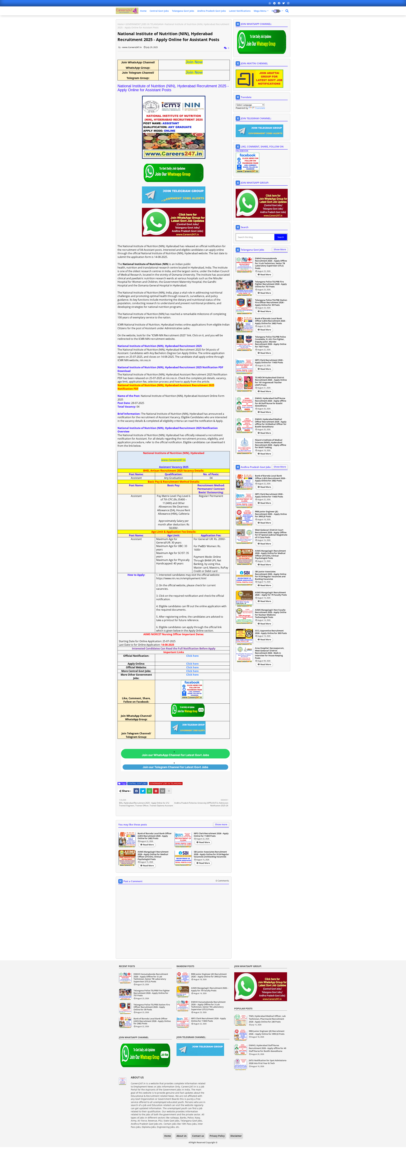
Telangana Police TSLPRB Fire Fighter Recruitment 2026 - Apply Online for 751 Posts (271, 284)
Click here (192, 656)
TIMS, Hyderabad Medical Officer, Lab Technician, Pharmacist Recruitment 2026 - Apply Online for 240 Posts (267, 1019)
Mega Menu (260, 10)
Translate (260, 107)
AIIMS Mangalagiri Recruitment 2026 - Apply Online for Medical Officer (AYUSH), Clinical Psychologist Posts (153, 855)
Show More (280, 249)
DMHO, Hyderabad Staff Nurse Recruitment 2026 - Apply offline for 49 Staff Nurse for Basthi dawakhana (270, 402)
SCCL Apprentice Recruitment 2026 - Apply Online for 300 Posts (271, 631)
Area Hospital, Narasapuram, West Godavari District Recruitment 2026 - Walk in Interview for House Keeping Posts (269, 653)
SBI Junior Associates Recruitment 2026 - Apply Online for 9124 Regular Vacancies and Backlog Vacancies (211, 854)
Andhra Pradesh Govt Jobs (211, 10)
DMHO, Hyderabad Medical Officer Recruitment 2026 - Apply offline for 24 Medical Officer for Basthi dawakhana (270, 423)
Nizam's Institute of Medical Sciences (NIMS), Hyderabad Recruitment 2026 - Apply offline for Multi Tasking (270, 444)
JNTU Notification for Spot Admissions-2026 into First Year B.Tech (268, 1062)
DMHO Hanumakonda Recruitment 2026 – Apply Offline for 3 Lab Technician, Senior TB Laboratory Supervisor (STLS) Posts (271, 263)
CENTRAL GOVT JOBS (137, 783)
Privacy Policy (217, 1135)
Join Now (194, 62)
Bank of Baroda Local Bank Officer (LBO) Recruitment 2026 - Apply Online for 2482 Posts (155, 836)
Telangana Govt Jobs (183, 10)
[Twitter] (143, 791)
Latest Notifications (240, 10)
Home (143, 10)
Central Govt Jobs (159, 10)
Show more (221, 824)
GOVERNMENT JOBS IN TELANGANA (144, 24)
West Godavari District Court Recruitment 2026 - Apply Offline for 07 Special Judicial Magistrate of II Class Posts (271, 534)
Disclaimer (236, 1135)
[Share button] (169, 791)
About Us (182, 1135)
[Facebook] (136, 791)
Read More (148, 844)
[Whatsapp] (149, 791)
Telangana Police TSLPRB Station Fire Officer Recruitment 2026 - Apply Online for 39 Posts (271, 302)
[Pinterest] (156, 791)
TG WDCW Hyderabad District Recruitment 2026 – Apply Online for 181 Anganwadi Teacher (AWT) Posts (271, 381)
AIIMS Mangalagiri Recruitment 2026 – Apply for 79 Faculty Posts (271, 593)
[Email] (162, 791)
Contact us (198, 1135)
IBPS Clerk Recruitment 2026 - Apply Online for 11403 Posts (211, 834)
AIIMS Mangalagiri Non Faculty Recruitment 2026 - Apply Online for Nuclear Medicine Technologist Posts (270, 614)
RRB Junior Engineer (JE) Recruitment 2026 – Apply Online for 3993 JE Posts (271, 514)
